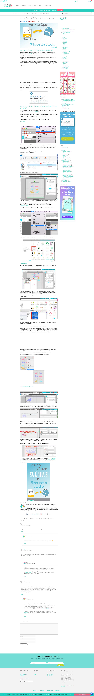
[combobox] (76, 13)
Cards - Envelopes (66, 151)
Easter (64, 43)
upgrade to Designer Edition (45, 88)
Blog (40, 5)
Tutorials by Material (25, 13)
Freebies (29, 5)
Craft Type (39, 13)
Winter (64, 57)
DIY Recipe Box (65, 106)
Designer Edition (28, 572)
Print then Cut (66, 36)
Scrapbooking (66, 66)
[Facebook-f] (1, 1)
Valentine (65, 54)
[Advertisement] (38, 75)
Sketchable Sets (66, 170)
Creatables (23, 5)
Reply (22, 531)
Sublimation (65, 67)
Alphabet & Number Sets (68, 176)
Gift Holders (65, 154)
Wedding (65, 56)
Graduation (65, 46)
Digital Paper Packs (67, 175)
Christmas (65, 42)
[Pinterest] (3, 1)
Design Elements (65, 160)
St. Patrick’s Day (66, 51)
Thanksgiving (66, 53)
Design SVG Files (47, 5)
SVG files (31, 53)
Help (35, 5)
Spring (64, 49)
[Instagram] (4, 1)
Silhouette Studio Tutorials (68, 31)
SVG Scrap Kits (65, 179)
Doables (63, 150)
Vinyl (64, 37)
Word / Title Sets (66, 177)
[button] (22, 21)
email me (26, 612)
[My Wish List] (78, 1)
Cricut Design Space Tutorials (69, 29)
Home (17, 5)
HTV (64, 33)
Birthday (65, 41)
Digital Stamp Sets (67, 171)
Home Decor (65, 62)
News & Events (46, 13)
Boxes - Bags (65, 152)
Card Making (65, 61)
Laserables (64, 147)
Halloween (65, 47)
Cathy (24, 549)
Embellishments (66, 164)
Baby (64, 39)
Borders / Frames (66, 162)
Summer (65, 52)
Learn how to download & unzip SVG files (30, 111)
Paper (64, 34)
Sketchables (65, 161)
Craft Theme (33, 13)
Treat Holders (66, 157)
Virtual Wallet (64, 180)
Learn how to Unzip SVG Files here (45, 608)
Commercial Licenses (66, 181)
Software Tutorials (16, 13)
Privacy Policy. (47, 694)
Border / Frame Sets (67, 172)
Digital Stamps (66, 167)
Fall (64, 44)
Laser (64, 63)
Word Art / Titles (66, 165)
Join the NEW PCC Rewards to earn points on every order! (44, 10)
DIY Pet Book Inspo (65, 108)
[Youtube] (6, 1)
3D (63, 156)
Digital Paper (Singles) (67, 166)
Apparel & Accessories (67, 59)
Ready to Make (66, 159)
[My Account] (75, 1)
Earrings (65, 155)
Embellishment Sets (67, 174)
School (64, 48)
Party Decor (65, 64)
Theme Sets (64, 169)
